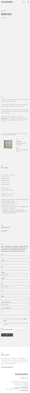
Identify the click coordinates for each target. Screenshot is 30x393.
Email (2, 266)
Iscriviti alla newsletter (7, 367)
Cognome (3, 260)
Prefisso (3, 272)
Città (2, 290)
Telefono (3, 278)
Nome (2, 254)
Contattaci (4, 118)
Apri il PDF (4, 230)
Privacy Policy (17, 387)
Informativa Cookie (24, 390)
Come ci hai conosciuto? (6, 302)
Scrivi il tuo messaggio (5, 308)
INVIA (7, 335)
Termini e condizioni (24, 387)
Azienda (2, 296)
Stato (2, 284)
